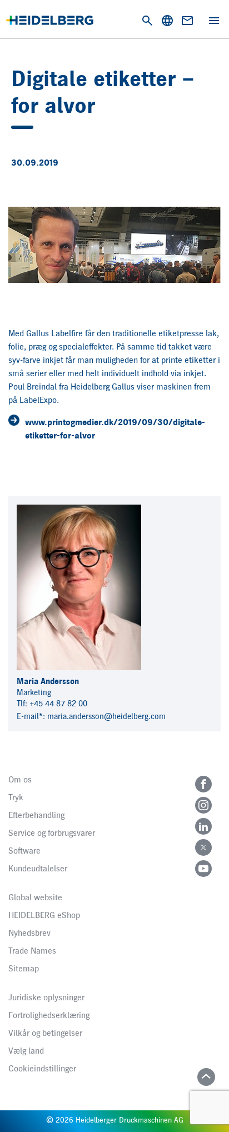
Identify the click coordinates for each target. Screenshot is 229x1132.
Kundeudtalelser (37, 869)
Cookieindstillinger (42, 1069)
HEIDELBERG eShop (44, 915)
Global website (35, 898)
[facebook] (203, 784)
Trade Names (32, 951)
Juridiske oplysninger (46, 998)
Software (24, 851)
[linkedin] (203, 826)
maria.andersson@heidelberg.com (106, 716)
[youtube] (203, 868)
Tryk (15, 798)
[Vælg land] (167, 20)
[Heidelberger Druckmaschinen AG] (50, 20)
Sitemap (23, 969)
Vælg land (26, 1051)
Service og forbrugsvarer (51, 833)
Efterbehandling (36, 815)
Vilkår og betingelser (45, 1033)
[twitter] (203, 847)
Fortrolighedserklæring (48, 1015)
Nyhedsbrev (29, 933)
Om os (20, 780)
